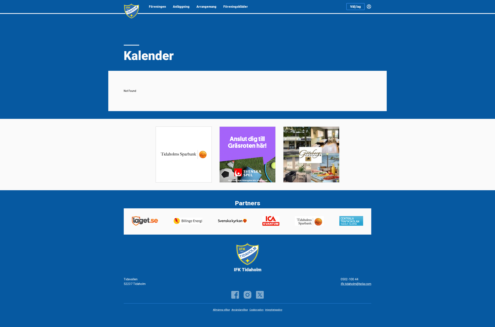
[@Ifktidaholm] (247, 295)
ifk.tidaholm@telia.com (356, 284)
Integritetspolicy (273, 309)
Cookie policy (256, 309)
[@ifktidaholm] (260, 295)
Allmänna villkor (221, 309)
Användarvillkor (239, 309)
